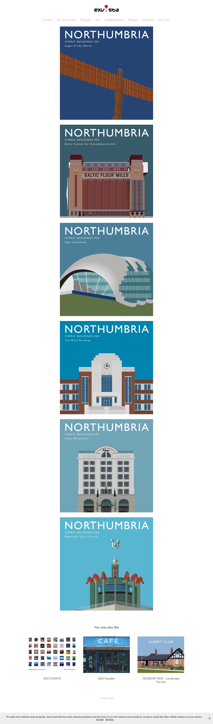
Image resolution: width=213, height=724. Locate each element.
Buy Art (164, 19)
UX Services (66, 19)
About (132, 19)
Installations (114, 19)
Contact (148, 19)
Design (85, 19)
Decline (109, 719)
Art (97, 19)
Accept (100, 719)
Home (48, 19)
